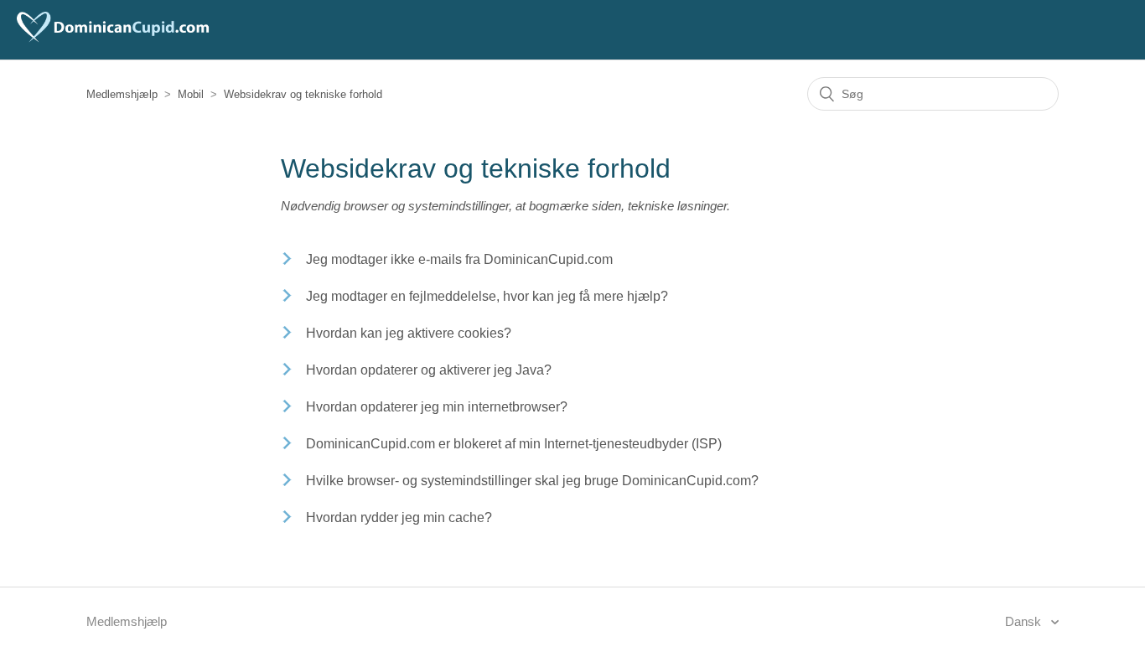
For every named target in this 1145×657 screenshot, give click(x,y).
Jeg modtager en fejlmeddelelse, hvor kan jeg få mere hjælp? (487, 296)
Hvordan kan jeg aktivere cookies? (408, 333)
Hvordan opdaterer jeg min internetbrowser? (436, 407)
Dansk (1024, 621)
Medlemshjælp (122, 94)
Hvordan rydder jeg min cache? (399, 517)
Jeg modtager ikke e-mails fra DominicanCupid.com (459, 259)
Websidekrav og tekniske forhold (303, 94)
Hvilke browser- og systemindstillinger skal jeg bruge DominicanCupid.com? (532, 480)
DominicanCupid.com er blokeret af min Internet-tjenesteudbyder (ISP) (514, 444)
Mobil (191, 94)
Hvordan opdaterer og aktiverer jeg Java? (429, 370)
